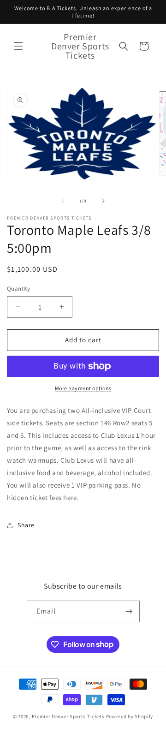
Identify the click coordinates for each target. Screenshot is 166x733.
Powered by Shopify (130, 716)
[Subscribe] (129, 611)
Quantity (18, 288)
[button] (18, 46)
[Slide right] (103, 201)
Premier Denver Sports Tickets (69, 716)
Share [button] (26, 525)
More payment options (83, 388)
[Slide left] (63, 201)
